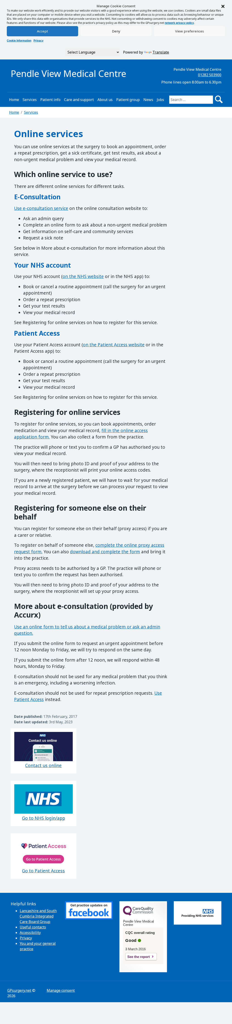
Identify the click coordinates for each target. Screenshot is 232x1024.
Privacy (39, 40)
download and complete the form (105, 552)
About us (105, 99)
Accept (42, 31)
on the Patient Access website (114, 345)
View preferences (189, 31)
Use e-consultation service (41, 208)
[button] (223, 6)
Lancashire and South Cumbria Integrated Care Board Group (38, 916)
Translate (160, 52)
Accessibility (30, 932)
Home (14, 99)
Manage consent (61, 990)
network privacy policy (179, 23)
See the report (138, 957)
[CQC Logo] (138, 914)
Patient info (50, 99)
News (148, 99)
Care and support (79, 99)
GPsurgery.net (19, 990)
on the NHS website (83, 276)
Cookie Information (19, 40)
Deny (116, 31)
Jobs (160, 99)
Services (30, 99)
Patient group (128, 99)
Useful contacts (33, 927)
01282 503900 (209, 74)
